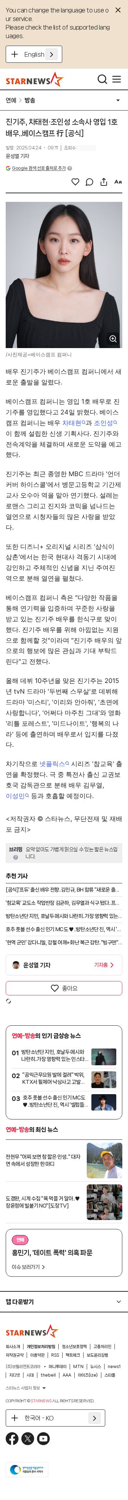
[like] (75, 182)
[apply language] (52, 54)
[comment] (89, 182)
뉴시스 (95, 1366)
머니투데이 (57, 1366)
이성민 (15, 796)
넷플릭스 (52, 763)
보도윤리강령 (97, 1355)
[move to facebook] (12, 1438)
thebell (48, 1375)
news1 (114, 1366)
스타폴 (110, 1375)
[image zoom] (113, 338)
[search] (102, 79)
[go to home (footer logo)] (32, 1331)
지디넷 (14, 1375)
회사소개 (13, 1347)
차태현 (71, 423)
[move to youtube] (43, 1438)
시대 (30, 1375)
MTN (78, 1366)
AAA (67, 1375)
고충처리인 (102, 1347)
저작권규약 (14, 1355)
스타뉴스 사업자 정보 (23, 1388)
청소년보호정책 (74, 1347)
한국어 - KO (39, 1418)
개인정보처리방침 (41, 1347)
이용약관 (37, 1355)
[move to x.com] (27, 1438)
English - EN (41, 54)
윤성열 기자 (17, 156)
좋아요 (70, 988)
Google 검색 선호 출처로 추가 (38, 168)
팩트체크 (73, 1355)
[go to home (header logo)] (35, 79)
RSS (55, 1355)
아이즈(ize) (88, 1375)
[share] (104, 182)
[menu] (116, 79)
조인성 (103, 423)
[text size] (118, 182)
